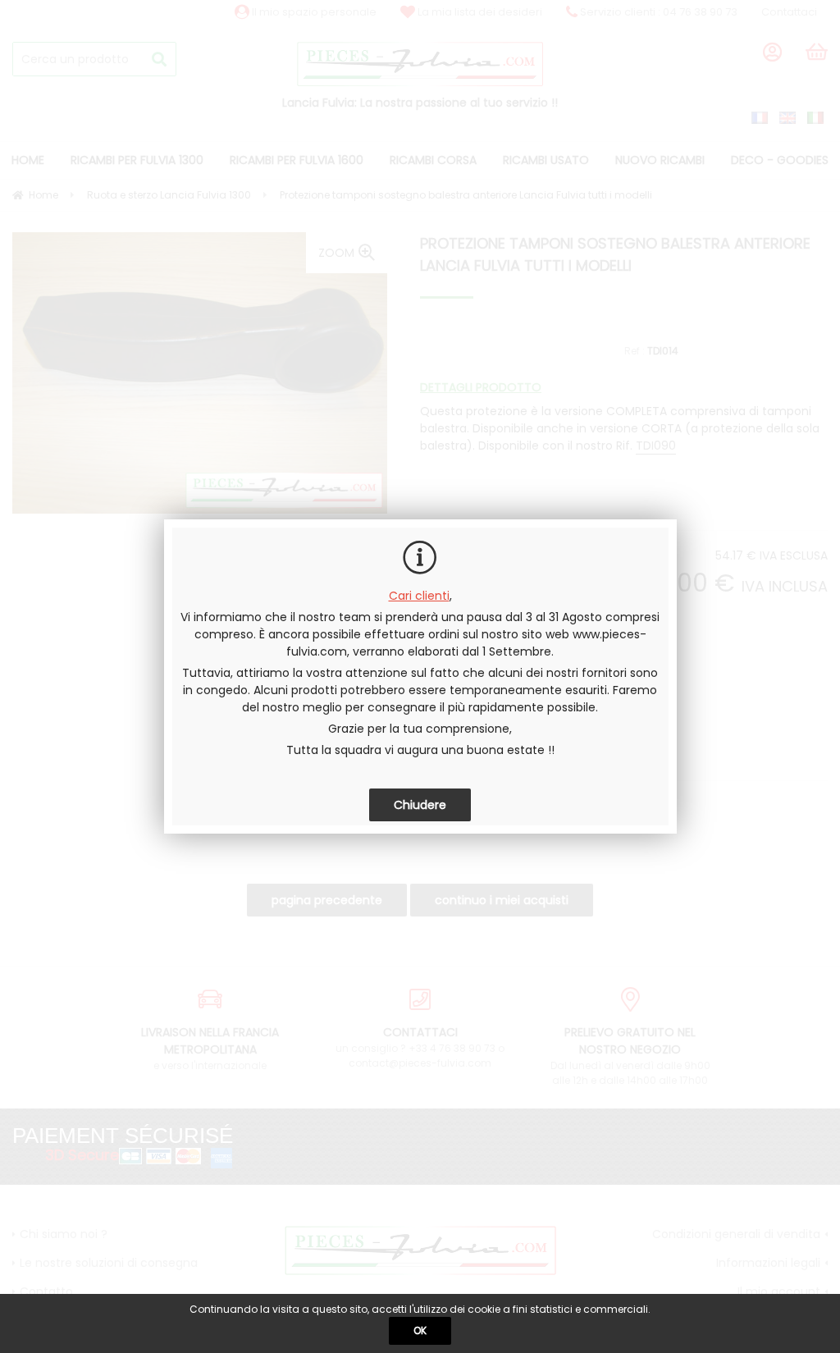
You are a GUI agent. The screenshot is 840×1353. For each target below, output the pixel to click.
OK (420, 1330)
